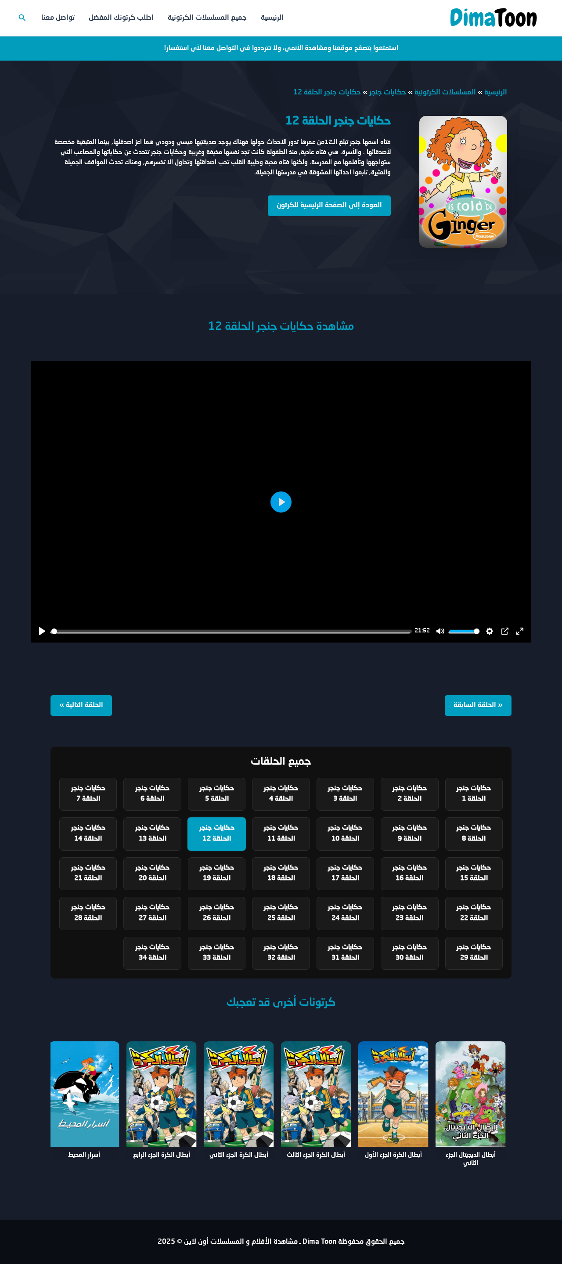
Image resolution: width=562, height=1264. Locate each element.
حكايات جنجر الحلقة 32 (281, 953)
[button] (21, 18)
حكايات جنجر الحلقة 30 (410, 953)
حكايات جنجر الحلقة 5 (217, 794)
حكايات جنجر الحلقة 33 (217, 953)
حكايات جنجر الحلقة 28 (88, 913)
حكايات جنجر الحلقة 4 (281, 794)
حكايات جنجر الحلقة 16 (410, 873)
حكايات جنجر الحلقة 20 (152, 873)
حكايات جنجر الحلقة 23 (410, 913)
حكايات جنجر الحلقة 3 (345, 794)
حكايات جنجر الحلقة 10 (345, 833)
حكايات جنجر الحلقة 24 (345, 913)
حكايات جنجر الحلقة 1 (474, 794)
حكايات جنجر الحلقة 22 (474, 913)
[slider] (231, 631)
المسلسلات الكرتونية (445, 92)
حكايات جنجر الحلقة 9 (410, 833)
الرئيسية (272, 18)
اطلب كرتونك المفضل (121, 18)
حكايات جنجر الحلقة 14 (88, 833)
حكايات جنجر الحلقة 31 (345, 953)
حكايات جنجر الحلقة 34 (152, 953)
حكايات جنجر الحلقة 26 (217, 913)
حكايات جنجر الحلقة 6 (152, 794)
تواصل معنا (58, 18)
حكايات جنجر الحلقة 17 (345, 873)
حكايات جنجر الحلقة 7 (88, 794)
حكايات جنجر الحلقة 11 (281, 833)
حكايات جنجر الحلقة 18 (281, 873)
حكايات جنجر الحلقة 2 (410, 794)
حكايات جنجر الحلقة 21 (88, 873)
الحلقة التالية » (81, 705)
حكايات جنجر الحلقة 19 (217, 873)
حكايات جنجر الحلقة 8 (474, 833)
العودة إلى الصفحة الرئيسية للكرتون (329, 205)
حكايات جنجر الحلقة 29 (474, 953)
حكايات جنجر (387, 92)
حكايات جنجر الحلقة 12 (216, 834)
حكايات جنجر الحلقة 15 (474, 873)
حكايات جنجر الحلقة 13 (152, 833)
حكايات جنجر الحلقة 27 (152, 913)
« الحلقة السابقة (478, 705)
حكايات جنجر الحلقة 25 (281, 913)
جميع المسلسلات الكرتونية (207, 18)
